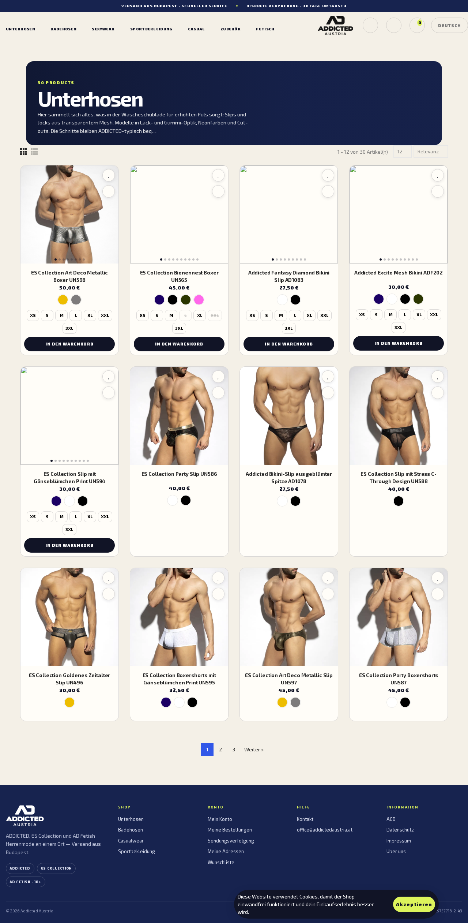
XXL (105, 315)
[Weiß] (282, 299)
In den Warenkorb (69, 343)
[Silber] (76, 299)
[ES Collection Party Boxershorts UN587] (399, 617)
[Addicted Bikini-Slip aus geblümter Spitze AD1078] (289, 416)
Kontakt (305, 819)
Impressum (398, 841)
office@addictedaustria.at (324, 830)
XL (90, 315)
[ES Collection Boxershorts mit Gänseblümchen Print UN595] (179, 617)
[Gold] (63, 299)
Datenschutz (400, 830)
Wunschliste (221, 862)
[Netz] (23, 151)
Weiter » (254, 749)
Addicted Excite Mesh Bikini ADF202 (398, 272)
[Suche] (370, 25)
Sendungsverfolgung (231, 841)
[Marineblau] (159, 299)
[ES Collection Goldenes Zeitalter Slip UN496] (69, 617)
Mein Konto (220, 819)
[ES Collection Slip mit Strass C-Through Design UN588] (399, 416)
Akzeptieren (414, 904)
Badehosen (130, 830)
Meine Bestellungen (230, 830)
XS (33, 315)
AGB (391, 819)
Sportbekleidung (136, 851)
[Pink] (199, 299)
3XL (69, 328)
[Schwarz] (172, 299)
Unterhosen (131, 819)
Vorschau (108, 191)
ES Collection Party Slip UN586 (179, 474)
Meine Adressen (226, 851)
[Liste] (34, 151)
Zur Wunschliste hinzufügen (108, 175)
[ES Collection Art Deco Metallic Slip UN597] (289, 617)
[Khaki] (185, 299)
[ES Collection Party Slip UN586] (179, 416)
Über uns (396, 851)
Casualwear (131, 841)
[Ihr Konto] (393, 25)
